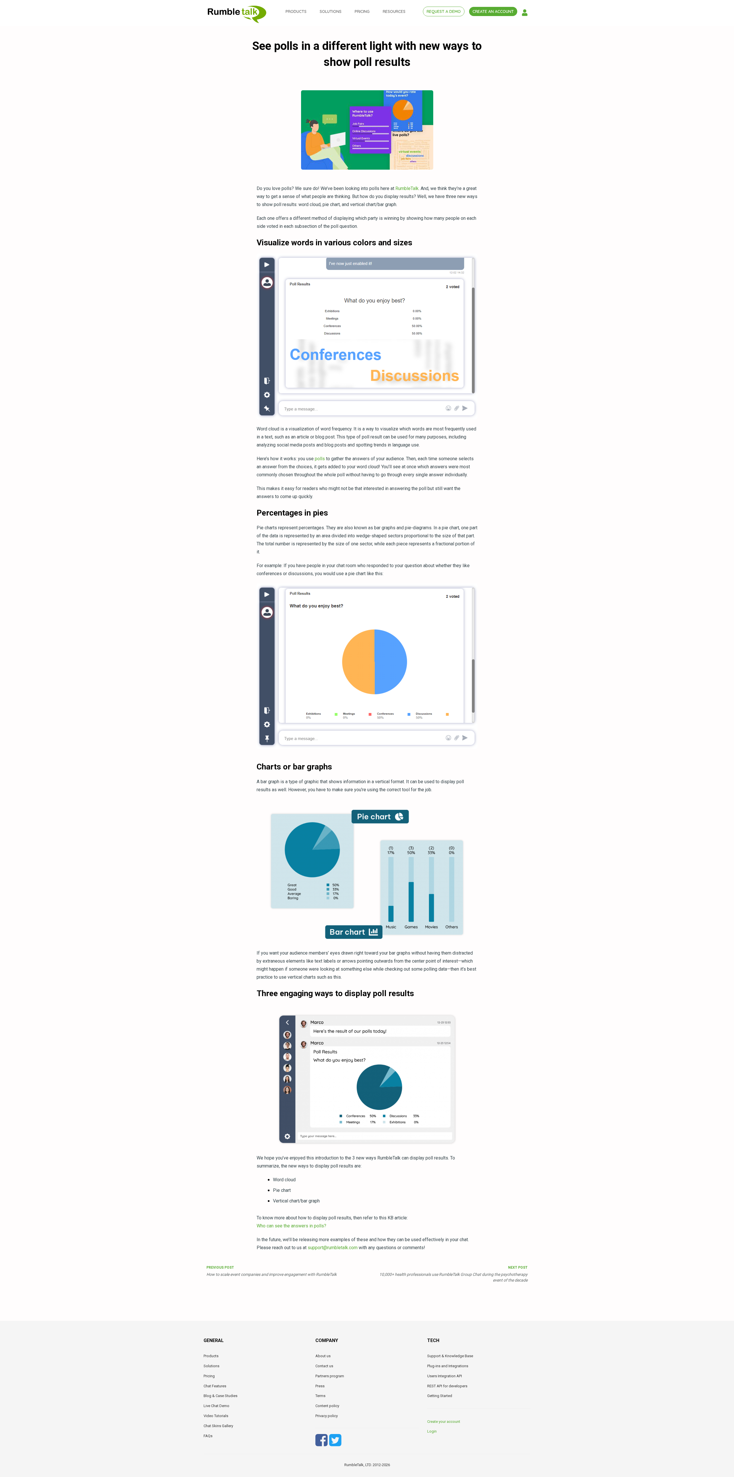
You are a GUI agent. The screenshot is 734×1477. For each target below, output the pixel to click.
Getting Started (439, 1396)
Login (432, 1431)
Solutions (211, 1366)
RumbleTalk (407, 188)
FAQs (208, 1436)
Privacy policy (326, 1416)
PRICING (362, 11)
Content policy (327, 1406)
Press (320, 1386)
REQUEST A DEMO (444, 11)
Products (211, 1356)
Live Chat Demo (216, 1406)
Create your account (443, 1421)
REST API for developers (447, 1386)
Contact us (324, 1366)
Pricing (209, 1376)
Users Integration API (444, 1376)
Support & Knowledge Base (450, 1356)
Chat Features (215, 1386)
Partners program (329, 1376)
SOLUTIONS (330, 11)
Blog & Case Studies (220, 1396)
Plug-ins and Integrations (447, 1366)
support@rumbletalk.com (333, 1247)
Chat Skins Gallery (218, 1426)
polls (320, 458)
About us (323, 1356)
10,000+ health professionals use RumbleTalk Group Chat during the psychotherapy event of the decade (453, 1274)
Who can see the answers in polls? (291, 1226)
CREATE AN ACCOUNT (493, 11)
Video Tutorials (216, 1416)
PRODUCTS (296, 11)
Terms (320, 1396)
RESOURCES (394, 11)
